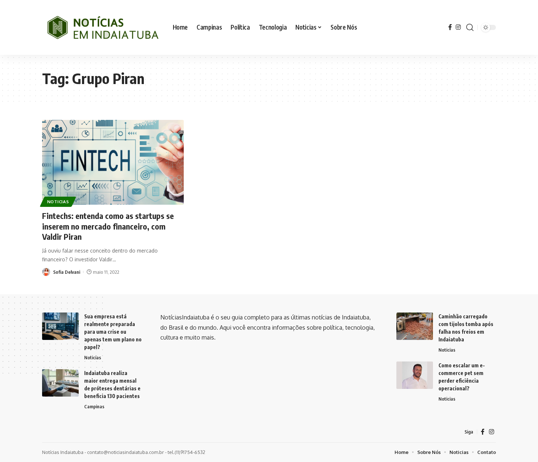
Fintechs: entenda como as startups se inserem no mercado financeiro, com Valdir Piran (108, 226)
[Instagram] (458, 27)
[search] (470, 27)
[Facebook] (450, 27)
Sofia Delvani (66, 272)
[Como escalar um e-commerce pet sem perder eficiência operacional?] (414, 375)
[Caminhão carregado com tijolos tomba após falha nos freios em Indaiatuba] (414, 326)
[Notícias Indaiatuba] (101, 27)
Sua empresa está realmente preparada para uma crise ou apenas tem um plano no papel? (113, 331)
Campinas (94, 406)
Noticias (58, 201)
